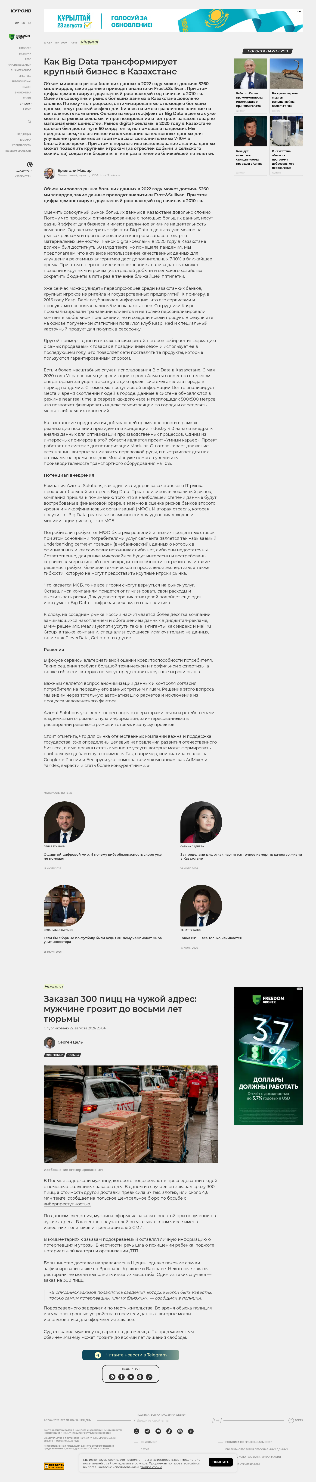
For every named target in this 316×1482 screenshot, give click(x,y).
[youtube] (158, 1431)
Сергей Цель (70, 1042)
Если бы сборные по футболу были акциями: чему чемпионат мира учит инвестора (103, 940)
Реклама (25, 139)
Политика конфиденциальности (248, 1442)
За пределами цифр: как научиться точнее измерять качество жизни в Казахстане (241, 856)
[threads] (180, 1431)
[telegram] (147, 1431)
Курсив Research (19, 64)
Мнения (25, 103)
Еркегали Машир (75, 170)
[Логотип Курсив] (20, 10)
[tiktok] (169, 1431)
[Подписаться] (217, 1420)
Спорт (27, 98)
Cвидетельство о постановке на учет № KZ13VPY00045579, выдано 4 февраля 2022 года (80, 1439)
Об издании (149, 1442)
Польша (73, 1055)
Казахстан (23, 171)
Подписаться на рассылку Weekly (161, 1415)
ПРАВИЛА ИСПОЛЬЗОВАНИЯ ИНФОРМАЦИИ (253, 1457)
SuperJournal (21, 81)
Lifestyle (25, 75)
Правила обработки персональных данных (256, 1449)
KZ (29, 23)
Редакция (24, 134)
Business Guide (21, 70)
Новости (25, 48)
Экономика (23, 92)
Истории (25, 53)
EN (23, 23)
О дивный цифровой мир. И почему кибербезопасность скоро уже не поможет (103, 856)
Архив (27, 109)
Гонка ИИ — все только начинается (211, 938)
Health (26, 87)
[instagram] (136, 1431)
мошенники (54, 1055)
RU (17, 23)
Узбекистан (23, 176)
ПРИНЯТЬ (220, 1462)
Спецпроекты (21, 145)
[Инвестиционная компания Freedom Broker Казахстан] (19, 37)
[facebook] (191, 1431)
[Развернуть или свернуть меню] (29, 122)
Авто (28, 59)
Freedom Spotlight (18, 150)
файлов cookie (151, 1467)
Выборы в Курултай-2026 (242, 1464)
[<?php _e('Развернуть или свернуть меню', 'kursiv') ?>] (30, 165)
